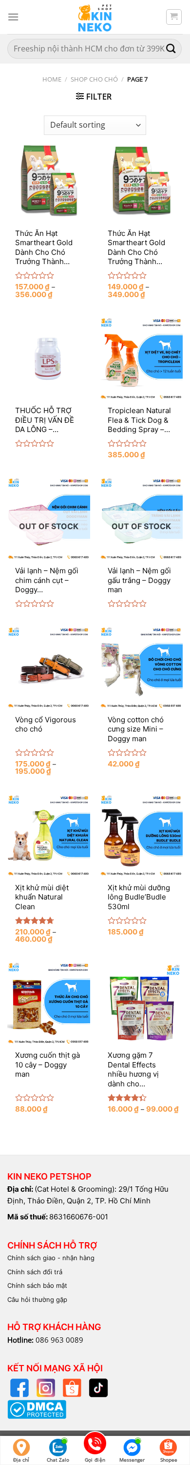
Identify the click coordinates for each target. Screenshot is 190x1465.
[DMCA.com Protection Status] (36, 1408)
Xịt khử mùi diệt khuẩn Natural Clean (42, 897)
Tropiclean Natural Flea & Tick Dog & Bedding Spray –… (139, 420)
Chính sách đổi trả (34, 1272)
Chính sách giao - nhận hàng (51, 1258)
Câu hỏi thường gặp (37, 1299)
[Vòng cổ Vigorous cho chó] (48, 667)
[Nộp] (171, 48)
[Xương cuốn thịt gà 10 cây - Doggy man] (48, 1003)
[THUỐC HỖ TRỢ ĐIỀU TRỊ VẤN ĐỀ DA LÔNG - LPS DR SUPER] (48, 358)
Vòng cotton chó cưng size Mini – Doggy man (136, 729)
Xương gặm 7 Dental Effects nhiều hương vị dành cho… (133, 1069)
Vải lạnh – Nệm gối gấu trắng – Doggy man (139, 580)
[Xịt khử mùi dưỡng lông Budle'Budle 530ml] (141, 835)
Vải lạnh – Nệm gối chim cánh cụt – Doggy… (46, 580)
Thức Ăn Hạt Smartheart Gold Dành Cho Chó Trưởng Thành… (44, 247)
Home (51, 79)
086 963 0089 (59, 1340)
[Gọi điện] (95, 1445)
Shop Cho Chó (94, 79)
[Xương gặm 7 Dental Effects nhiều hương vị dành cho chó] (141, 1003)
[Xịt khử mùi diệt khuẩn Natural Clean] (48, 835)
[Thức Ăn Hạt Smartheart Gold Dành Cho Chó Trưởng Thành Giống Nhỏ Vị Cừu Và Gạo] (48, 181)
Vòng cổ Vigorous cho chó (45, 724)
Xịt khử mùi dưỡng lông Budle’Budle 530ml (139, 897)
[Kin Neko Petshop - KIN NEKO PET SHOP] (95, 17)
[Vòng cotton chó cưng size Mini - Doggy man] (141, 667)
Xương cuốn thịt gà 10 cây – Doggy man (47, 1064)
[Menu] (13, 17)
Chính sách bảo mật (37, 1285)
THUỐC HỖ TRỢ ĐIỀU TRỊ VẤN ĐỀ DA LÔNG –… (44, 420)
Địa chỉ (21, 1459)
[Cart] (174, 17)
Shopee (168, 1459)
